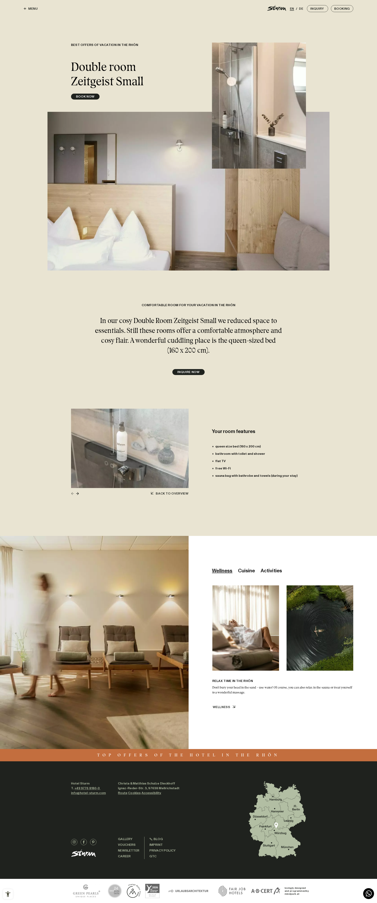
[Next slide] (77, 493)
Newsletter (128, 850)
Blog (158, 839)
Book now (85, 96)
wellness (221, 707)
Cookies (134, 793)
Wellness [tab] (222, 570)
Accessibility (151, 793)
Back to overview (172, 493)
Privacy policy (162, 850)
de (300, 8)
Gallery (125, 839)
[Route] (277, 820)
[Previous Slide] (72, 493)
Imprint (156, 844)
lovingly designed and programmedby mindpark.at (297, 891)
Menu (33, 8)
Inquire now (188, 372)
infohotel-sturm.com (88, 793)
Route (122, 793)
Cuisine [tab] (246, 570)
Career (124, 856)
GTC (153, 856)
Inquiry (317, 8)
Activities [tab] (271, 570)
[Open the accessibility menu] (8, 894)
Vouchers (127, 844)
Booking (342, 8)
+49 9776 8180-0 (87, 788)
